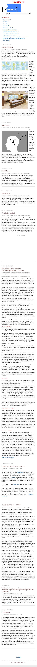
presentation (16, 484)
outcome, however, (6, 474)
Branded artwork (7, 20)
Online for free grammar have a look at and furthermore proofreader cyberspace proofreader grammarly (16, 37)
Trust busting (6, 40)
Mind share (5, 22)
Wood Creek (6, 26)
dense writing (20, 472)
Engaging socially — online (9, 35)
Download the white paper (8, 457)
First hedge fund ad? (8, 27)
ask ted (13, 477)
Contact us (18, 657)
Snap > (18, 2)
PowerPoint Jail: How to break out (11, 33)
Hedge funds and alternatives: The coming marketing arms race (10, 30)
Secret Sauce (6, 24)
